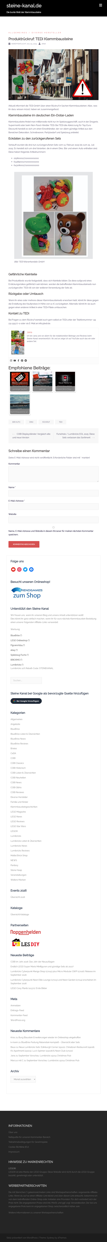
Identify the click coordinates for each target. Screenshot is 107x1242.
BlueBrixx (15, 729)
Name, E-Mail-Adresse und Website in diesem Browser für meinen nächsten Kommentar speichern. (50, 533)
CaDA (13, 753)
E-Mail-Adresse (16, 501)
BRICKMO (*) (16, 660)
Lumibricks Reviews (20, 850)
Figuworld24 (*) (18, 645)
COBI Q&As (16, 787)
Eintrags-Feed (17, 1010)
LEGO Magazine (18, 812)
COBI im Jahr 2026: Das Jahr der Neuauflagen (32, 961)
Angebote (15, 724)
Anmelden (15, 1005)
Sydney (50, 1238)
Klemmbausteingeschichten (24, 807)
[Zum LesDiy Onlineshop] (26, 942)
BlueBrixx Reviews (19, 743)
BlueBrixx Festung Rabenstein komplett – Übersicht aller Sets (50, 1042)
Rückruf (46, 422)
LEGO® (14, 831)
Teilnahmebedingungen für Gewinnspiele (27, 1142)
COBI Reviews (17, 792)
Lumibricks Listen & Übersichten (26, 841)
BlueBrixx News (18, 739)
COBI (13, 758)
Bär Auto (16, 422)
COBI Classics (17, 763)
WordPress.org (18, 1020)
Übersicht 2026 (18, 897)
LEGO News (16, 816)
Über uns (12, 1132)
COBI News (16, 782)
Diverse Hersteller (46, 33)
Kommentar (14, 464)
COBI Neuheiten (18, 777)
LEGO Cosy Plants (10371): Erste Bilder (29, 988)
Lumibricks (16, 836)
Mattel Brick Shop (19, 855)
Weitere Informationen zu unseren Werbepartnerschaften (35, 1212)
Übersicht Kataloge (20, 914)
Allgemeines (17, 33)
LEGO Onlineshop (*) (20, 640)
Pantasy (14, 865)
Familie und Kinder (19, 802)
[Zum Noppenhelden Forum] (26, 932)
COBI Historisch (18, 768)
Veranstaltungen (18, 875)
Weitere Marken (18, 880)
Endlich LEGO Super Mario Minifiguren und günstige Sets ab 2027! (42, 966)
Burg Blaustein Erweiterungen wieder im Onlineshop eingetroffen (50, 1037)
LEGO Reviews (18, 821)
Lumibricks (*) (17, 665)
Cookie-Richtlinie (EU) (18, 1147)
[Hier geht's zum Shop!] (27, 593)
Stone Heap (16, 870)
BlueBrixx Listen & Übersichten (25, 734)
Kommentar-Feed (19, 1015)
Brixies (14, 748)
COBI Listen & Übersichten (23, 773)
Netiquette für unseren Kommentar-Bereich (29, 1137)
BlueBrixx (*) (16, 635)
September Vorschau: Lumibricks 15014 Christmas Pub (45, 1055)
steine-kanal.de (24, 6)
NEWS (14, 860)
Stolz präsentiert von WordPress (22, 1238)
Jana (43, 44)
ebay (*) (14, 650)
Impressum (14, 1152)
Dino (31, 422)
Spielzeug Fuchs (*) (20, 655)
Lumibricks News (19, 846)
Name (12, 487)
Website (12, 514)
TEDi (60, 422)
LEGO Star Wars (18, 826)
